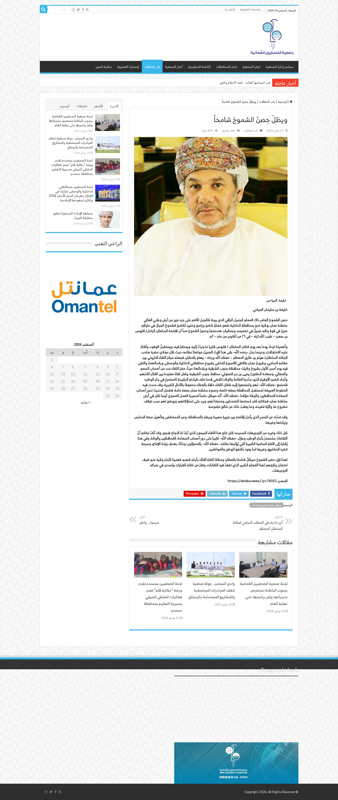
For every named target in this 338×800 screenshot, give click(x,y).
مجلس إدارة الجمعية (279, 67)
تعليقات (81, 106)
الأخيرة (114, 106)
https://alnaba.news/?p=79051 (252, 481)
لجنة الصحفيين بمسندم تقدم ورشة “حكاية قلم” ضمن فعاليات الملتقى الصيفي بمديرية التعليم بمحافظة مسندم (160, 597)
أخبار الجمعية (174, 67)
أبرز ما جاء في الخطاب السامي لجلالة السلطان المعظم (258, 523)
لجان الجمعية (251, 67)
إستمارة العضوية (250, 9)
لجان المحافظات (226, 67)
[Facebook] (82, 10)
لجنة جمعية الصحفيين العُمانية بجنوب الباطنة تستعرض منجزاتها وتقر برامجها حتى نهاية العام (264, 593)
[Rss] (87, 10)
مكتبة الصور (104, 67)
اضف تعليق (228, 130)
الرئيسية (284, 101)
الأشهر (98, 106)
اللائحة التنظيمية (199, 67)
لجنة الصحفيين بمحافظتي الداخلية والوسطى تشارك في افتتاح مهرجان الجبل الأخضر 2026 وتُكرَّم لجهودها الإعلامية (71, 193)
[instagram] (73, 10)
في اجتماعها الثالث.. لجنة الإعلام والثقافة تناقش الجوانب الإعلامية (227, 82)
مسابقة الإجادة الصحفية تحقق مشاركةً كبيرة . (73, 215)
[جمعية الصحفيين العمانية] (272, 36)
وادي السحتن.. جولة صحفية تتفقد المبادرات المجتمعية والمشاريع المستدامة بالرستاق (211, 590)
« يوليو (85, 402)
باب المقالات (152, 67)
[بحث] (43, 9)
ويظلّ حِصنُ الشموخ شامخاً (266, 505)
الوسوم (65, 106)
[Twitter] (78, 10)
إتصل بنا (230, 9)
